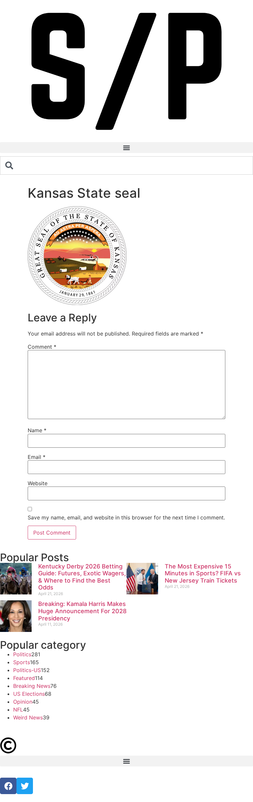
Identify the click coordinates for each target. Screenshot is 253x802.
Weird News (28, 717)
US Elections (29, 693)
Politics (22, 654)
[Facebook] (8, 786)
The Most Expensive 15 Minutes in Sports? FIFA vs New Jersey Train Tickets (203, 573)
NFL (18, 709)
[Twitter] (24, 786)
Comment (42, 346)
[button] (126, 147)
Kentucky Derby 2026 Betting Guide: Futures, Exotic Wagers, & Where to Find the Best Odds (82, 577)
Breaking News (31, 686)
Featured (24, 678)
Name (37, 430)
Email (36, 457)
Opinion (22, 701)
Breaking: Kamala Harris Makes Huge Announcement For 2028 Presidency (82, 610)
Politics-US (27, 670)
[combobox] (126, 165)
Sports (21, 662)
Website (37, 483)
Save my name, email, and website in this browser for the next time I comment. (126, 517)
